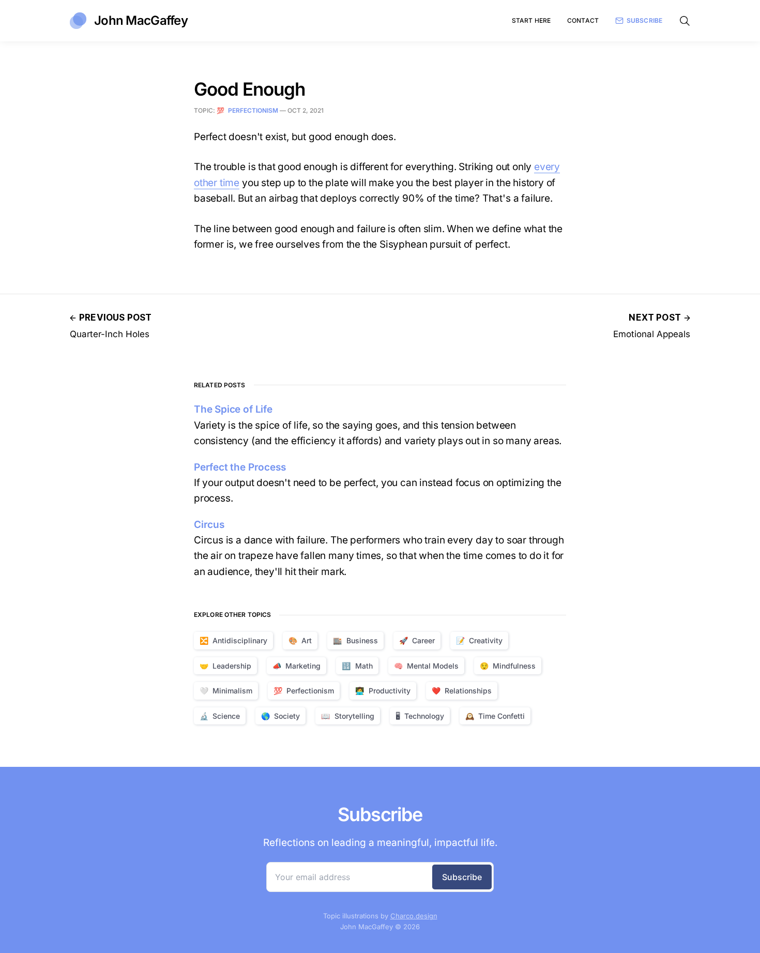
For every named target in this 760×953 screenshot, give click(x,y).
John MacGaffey (141, 20)
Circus (209, 525)
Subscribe (644, 20)
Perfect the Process (239, 467)
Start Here (531, 20)
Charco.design (413, 916)
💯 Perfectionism (247, 111)
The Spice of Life (233, 409)
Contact (583, 20)
